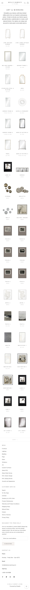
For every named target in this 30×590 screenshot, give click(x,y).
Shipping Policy (6, 506)
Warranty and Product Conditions (10, 504)
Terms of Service (6, 515)
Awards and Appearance (8, 481)
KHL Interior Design (7, 476)
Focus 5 (22, 238)
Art (3, 465)
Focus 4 (7, 260)
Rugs (3, 457)
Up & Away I (22, 430)
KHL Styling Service (7, 478)
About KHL (5, 470)
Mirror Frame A (8, 132)
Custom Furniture (6, 467)
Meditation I (8, 366)
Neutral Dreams (22, 217)
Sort (14, 439)
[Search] (25, 3)
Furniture (4, 448)
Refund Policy (5, 509)
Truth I (22, 324)
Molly (8, 217)
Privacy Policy (5, 517)
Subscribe (8, 543)
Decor (3, 459)
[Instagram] (10, 577)
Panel (8, 153)
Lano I (22, 409)
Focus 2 (7, 281)
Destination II (22, 366)
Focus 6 (7, 238)
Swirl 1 (22, 302)
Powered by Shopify (15, 586)
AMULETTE (22, 196)
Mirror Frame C (22, 65)
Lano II (8, 409)
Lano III (22, 388)
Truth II (7, 324)
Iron (22, 88)
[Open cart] (27, 3)
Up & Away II (8, 430)
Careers (4, 512)
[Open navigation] (2, 2)
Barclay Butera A (22, 153)
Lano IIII (8, 175)
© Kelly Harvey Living (15, 584)
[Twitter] (6, 577)
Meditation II (22, 345)
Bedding (4, 454)
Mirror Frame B (8, 111)
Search (4, 490)
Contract (4, 495)
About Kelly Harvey (7, 473)
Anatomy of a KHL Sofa (8, 498)
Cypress (7, 196)
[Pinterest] (14, 577)
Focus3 (22, 260)
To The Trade (5, 493)
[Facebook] (2, 577)
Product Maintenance (7, 501)
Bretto (7, 345)
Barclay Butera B (22, 132)
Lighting (4, 451)
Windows (4, 462)
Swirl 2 (7, 302)
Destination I (7, 388)
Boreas (22, 175)
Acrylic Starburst (22, 111)
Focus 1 (22, 281)
